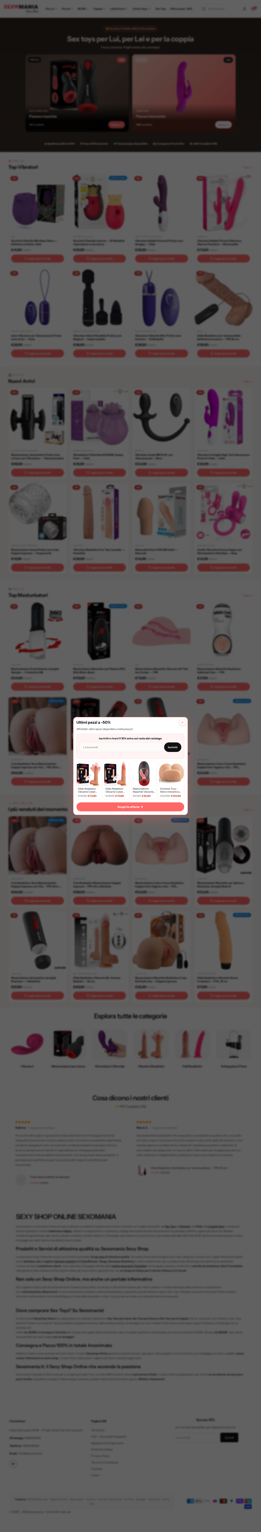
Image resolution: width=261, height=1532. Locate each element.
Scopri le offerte (130, 807)
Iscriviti (173, 747)
